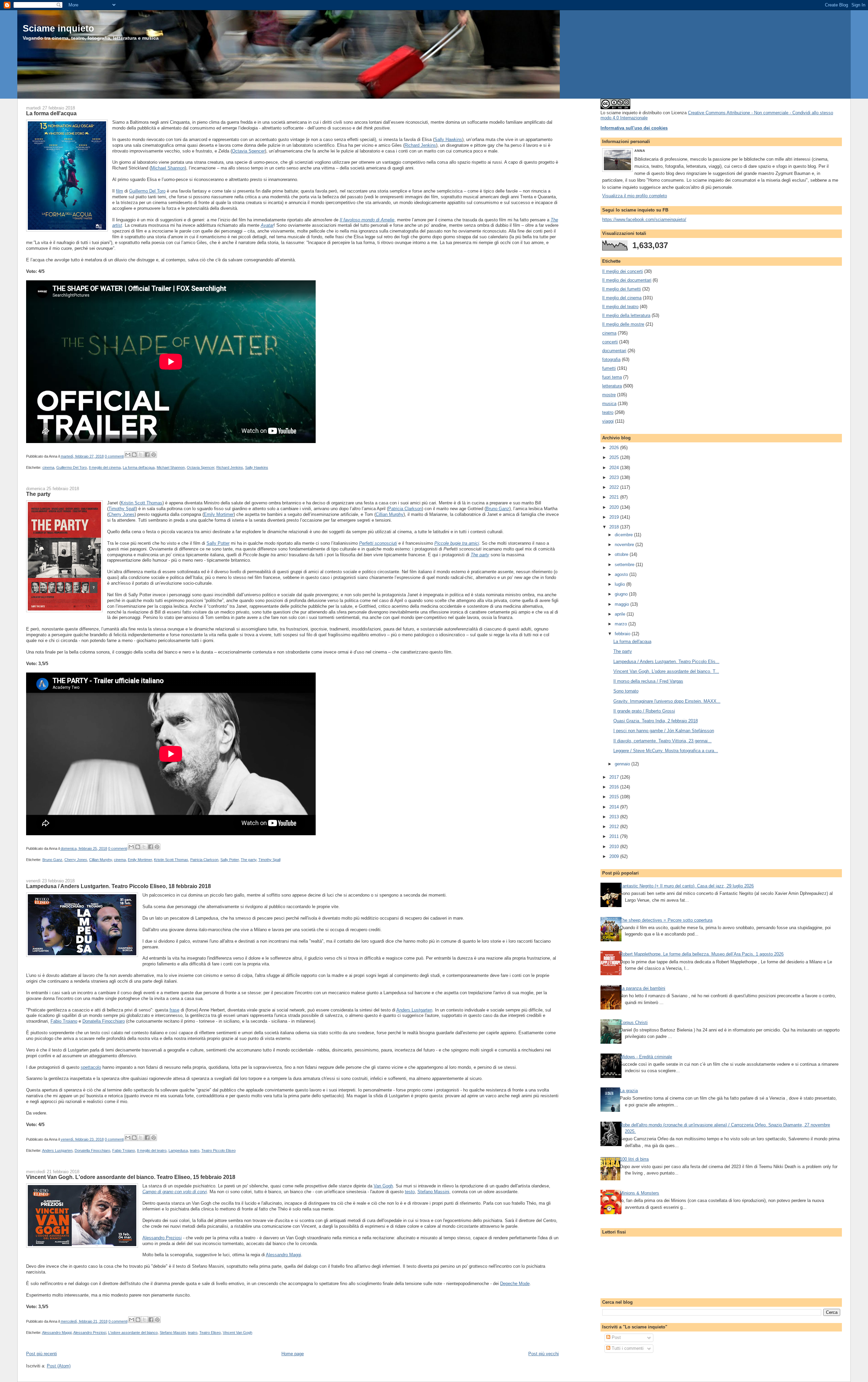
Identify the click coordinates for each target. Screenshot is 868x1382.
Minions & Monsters (639, 1193)
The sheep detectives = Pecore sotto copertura (666, 920)
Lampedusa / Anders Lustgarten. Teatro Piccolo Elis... (666, 661)
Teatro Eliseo (210, 1332)
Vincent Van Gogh (237, 1332)
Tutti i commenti (627, 1348)
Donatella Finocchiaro (103, 1021)
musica (609, 403)
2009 (614, 856)
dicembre (624, 534)
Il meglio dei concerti (622, 271)
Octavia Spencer (248, 151)
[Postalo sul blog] (134, 454)
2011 (614, 836)
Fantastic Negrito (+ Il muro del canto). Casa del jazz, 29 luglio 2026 (687, 885)
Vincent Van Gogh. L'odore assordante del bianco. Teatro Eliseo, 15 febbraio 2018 (130, 1177)
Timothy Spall (122, 508)
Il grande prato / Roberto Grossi (644, 711)
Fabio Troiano (64, 1021)
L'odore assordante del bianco (133, 1332)
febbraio (623, 633)
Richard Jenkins (420, 145)
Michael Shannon (168, 168)
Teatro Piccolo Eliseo (218, 1150)
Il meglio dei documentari (626, 280)
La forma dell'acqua (51, 113)
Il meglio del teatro (151, 1150)
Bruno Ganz (497, 508)
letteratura (612, 385)
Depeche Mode (515, 1283)
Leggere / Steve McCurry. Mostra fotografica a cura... (665, 750)
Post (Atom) (59, 1365)
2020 (614, 507)
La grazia (629, 1090)
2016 (614, 786)
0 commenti (114, 456)
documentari (614, 350)
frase (174, 1010)
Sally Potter (218, 543)
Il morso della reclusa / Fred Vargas (648, 681)
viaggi (608, 421)
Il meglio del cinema (105, 467)
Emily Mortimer (219, 514)
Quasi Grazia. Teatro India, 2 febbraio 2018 (655, 720)
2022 (614, 487)
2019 (614, 517)
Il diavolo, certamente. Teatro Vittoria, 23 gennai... (662, 740)
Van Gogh (383, 1185)
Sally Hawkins (448, 139)
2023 (614, 477)
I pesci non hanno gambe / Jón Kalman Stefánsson (663, 730)
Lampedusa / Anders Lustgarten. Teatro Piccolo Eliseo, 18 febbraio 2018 (118, 886)
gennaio (623, 763)
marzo (621, 623)
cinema (48, 467)
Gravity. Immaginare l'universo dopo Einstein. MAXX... (667, 701)
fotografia (611, 359)
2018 (614, 526)
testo (410, 1191)
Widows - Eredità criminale (646, 1056)
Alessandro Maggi (283, 1254)
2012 (614, 826)
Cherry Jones (121, 514)
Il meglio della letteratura (626, 315)
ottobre (622, 554)
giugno (622, 594)
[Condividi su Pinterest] (153, 454)
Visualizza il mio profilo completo (634, 195)
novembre (625, 544)
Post (615, 1337)
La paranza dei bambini (642, 988)
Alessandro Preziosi (162, 1237)
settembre (625, 564)
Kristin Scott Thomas (141, 502)
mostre (609, 394)
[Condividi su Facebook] (147, 454)
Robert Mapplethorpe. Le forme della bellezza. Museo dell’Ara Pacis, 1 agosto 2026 (702, 954)
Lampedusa (178, 1150)
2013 (614, 816)
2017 (614, 777)
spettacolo (91, 1067)
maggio (622, 604)
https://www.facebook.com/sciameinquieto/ (644, 219)
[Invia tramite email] (127, 454)
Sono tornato (625, 691)
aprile (621, 614)
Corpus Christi (634, 1022)
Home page (292, 1353)
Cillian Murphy (389, 514)
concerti (610, 341)
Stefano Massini (433, 1191)
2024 (614, 467)
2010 (614, 846)
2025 (614, 457)
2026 (614, 447)
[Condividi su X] (140, 454)
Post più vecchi (543, 1353)
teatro (194, 1150)
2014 (614, 806)
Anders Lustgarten (414, 1010)
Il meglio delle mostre (623, 324)
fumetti (609, 368)
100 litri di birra (634, 1159)
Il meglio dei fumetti (621, 289)
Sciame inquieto (58, 28)
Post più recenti (41, 1353)
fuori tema (612, 377)
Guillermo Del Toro (147, 191)
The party (38, 494)
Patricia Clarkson (405, 508)
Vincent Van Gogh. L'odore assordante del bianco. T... (666, 671)
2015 (614, 796)
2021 (614, 497)
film (119, 191)
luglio (620, 584)
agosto (622, 574)
